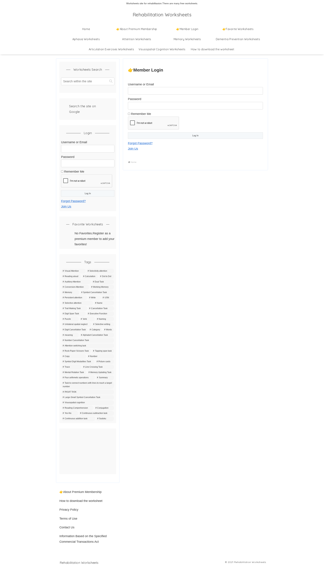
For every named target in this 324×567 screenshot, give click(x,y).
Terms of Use (68, 518)
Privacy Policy (68, 509)
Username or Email (141, 84)
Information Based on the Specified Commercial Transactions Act (83, 538)
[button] (111, 81)
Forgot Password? (140, 143)
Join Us (133, 148)
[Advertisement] (87, 451)
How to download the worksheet (80, 501)
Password (134, 99)
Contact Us (66, 527)
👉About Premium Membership (80, 492)
